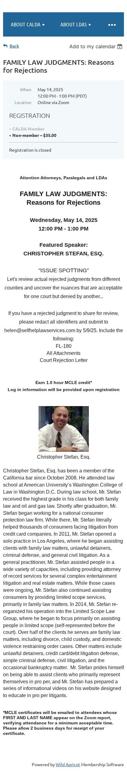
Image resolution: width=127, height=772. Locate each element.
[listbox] (96, 46)
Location (22, 102)
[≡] (111, 24)
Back (14, 46)
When (25, 89)
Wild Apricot (68, 764)
